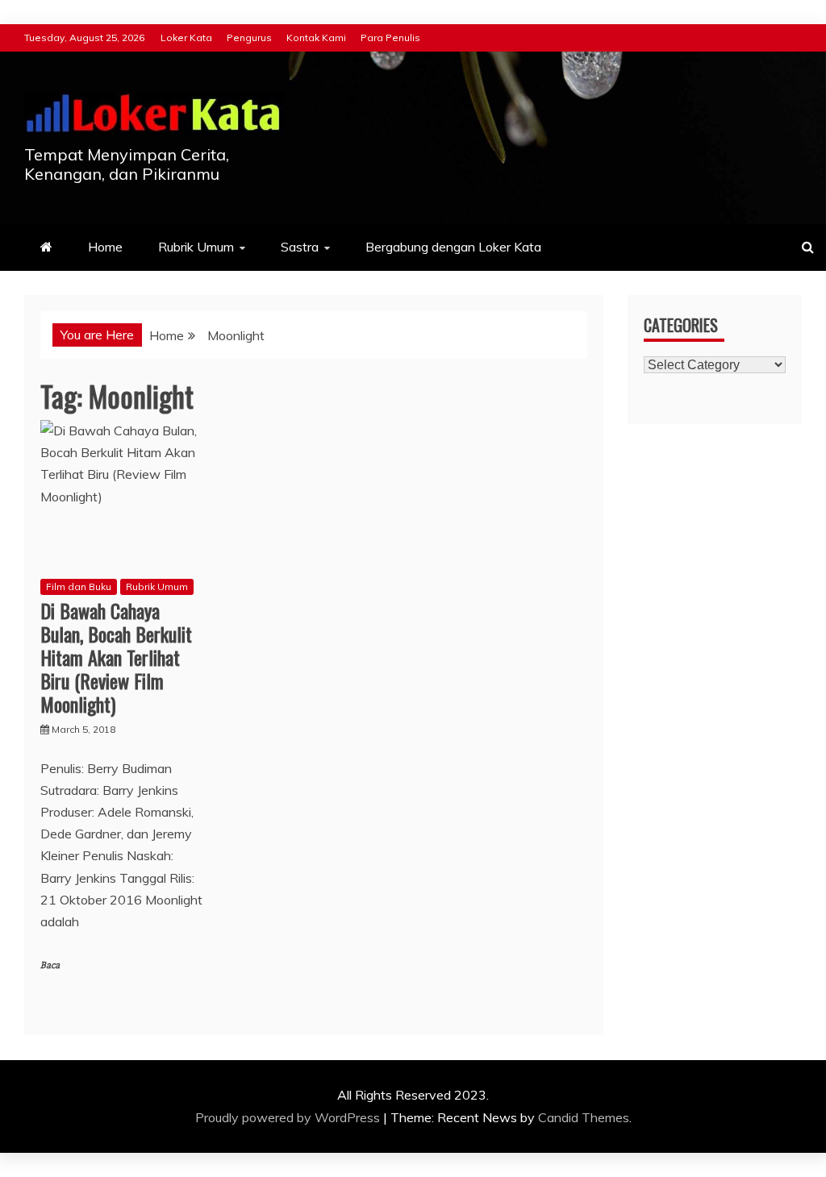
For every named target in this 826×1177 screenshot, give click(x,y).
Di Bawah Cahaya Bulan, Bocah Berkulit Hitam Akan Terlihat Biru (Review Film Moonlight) (116, 656)
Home (105, 247)
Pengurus (249, 37)
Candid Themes (583, 1117)
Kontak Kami (316, 37)
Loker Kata (186, 37)
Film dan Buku (78, 586)
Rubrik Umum (196, 247)
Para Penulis (390, 37)
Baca (50, 965)
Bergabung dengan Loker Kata (453, 247)
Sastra (300, 247)
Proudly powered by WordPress (289, 1117)
